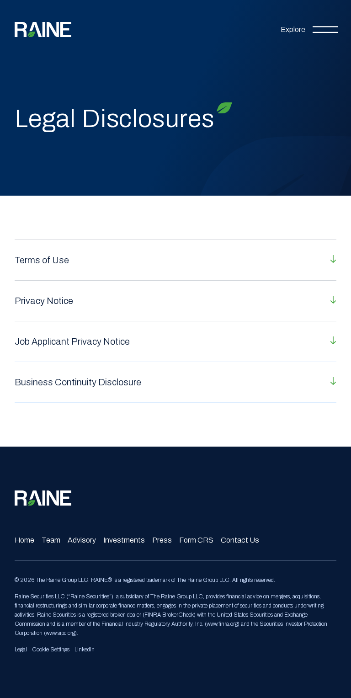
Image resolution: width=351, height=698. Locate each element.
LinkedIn (84, 649)
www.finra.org (222, 624)
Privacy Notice (44, 301)
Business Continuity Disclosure (78, 382)
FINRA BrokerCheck (169, 615)
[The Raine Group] (43, 29)
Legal (21, 649)
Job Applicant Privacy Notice (72, 341)
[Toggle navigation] (309, 30)
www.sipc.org (60, 633)
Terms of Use (42, 260)
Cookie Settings (50, 649)
